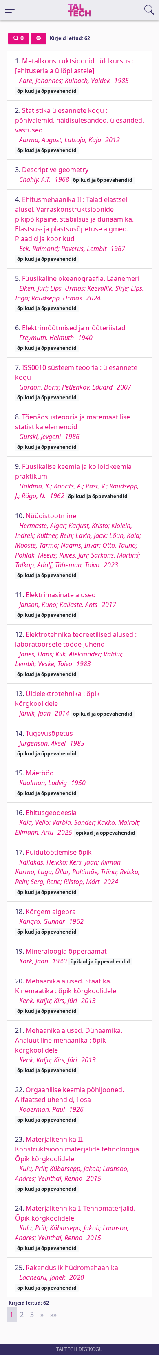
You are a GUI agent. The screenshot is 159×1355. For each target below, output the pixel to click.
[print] (38, 38)
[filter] (18, 38)
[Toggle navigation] (10, 10)
